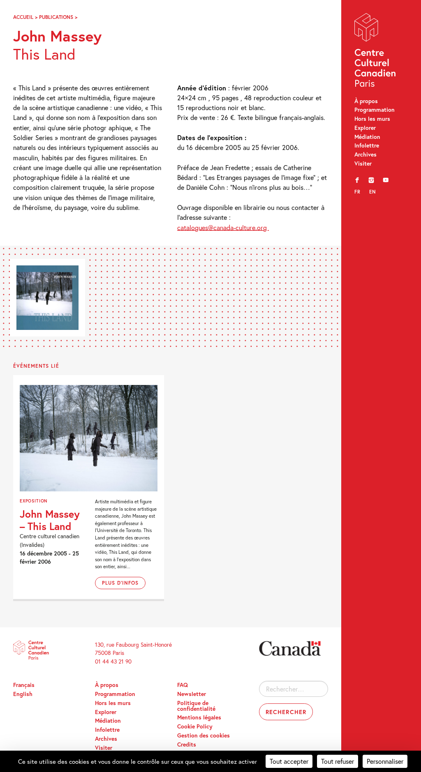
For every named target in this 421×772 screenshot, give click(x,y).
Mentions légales (199, 717)
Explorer (365, 127)
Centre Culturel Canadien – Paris (375, 51)
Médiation (367, 137)
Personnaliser (385, 761)
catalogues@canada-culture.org (223, 227)
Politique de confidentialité (196, 705)
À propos (366, 101)
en (372, 192)
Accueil (23, 17)
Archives (365, 154)
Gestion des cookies (203, 735)
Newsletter (191, 694)
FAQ (182, 685)
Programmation (374, 109)
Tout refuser (337, 761)
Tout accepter (289, 761)
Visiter (363, 163)
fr (357, 192)
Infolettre (366, 145)
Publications (56, 17)
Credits (186, 744)
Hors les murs (372, 118)
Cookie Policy (195, 726)
